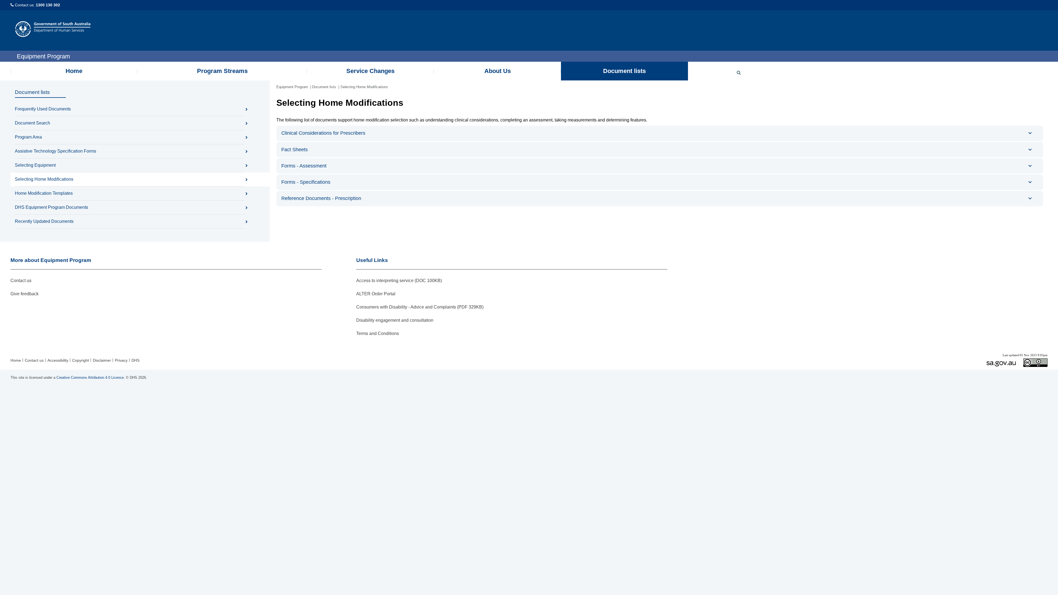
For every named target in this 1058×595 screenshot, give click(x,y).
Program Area (28, 137)
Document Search (32, 123)
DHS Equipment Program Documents (51, 207)
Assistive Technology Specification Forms (55, 151)
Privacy (121, 360)
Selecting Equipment (35, 165)
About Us (497, 70)
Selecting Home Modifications (44, 179)
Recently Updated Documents (44, 221)
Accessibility (57, 360)
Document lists (624, 70)
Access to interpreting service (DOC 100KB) (399, 280)
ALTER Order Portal (375, 293)
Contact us (20, 280)
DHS (135, 360)
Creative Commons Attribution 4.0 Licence (90, 377)
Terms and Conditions (377, 333)
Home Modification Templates (44, 193)
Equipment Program (292, 87)
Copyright (80, 360)
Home (74, 70)
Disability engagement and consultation (394, 320)
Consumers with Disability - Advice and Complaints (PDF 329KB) (420, 307)
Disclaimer (102, 360)
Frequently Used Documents (43, 109)
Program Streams (222, 70)
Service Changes (370, 70)
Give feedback (24, 293)
